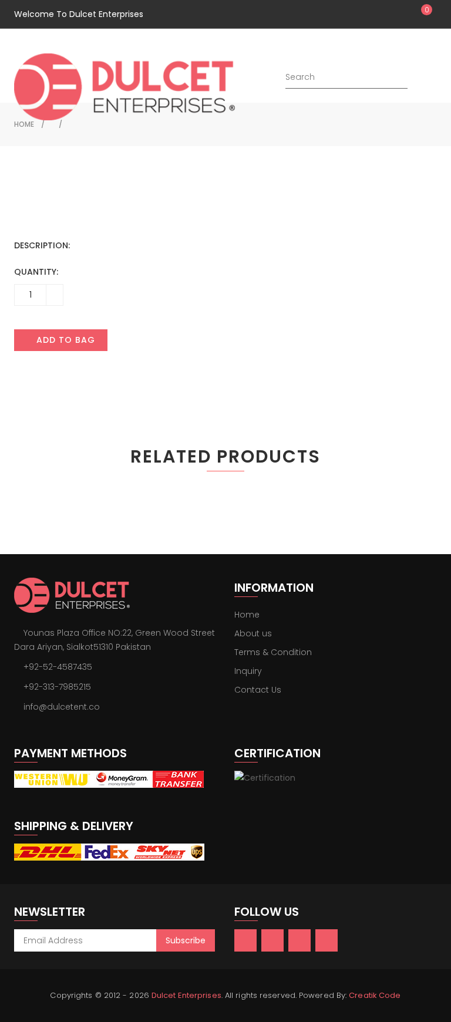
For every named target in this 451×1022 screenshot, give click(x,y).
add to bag (64, 340)
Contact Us (257, 690)
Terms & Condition (273, 652)
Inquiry (248, 671)
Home (247, 614)
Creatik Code (374, 995)
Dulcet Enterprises (186, 995)
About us (253, 633)
